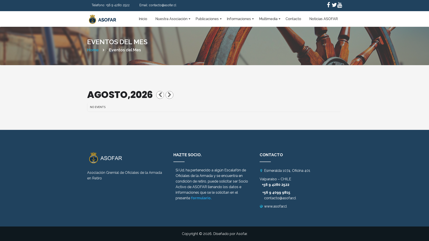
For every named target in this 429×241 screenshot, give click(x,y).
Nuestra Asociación (171, 19)
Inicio (143, 19)
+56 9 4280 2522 (118, 5)
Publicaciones (207, 19)
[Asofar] (102, 16)
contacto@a (274, 198)
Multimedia (268, 19)
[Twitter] (334, 5)
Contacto (293, 19)
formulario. (201, 198)
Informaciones (239, 19)
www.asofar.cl (275, 206)
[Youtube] (339, 5)
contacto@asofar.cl (162, 5)
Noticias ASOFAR (323, 19)
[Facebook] (328, 5)
